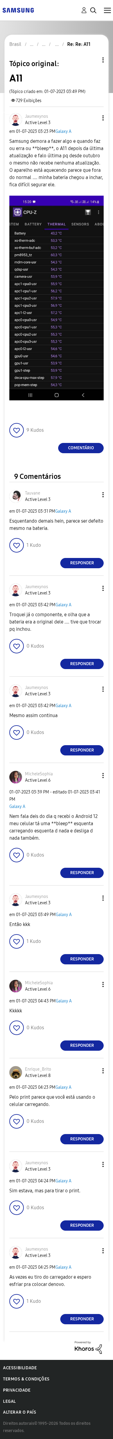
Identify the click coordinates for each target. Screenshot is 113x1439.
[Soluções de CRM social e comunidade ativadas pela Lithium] (88, 1347)
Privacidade (17, 1390)
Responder (82, 563)
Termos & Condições (26, 1379)
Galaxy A (63, 131)
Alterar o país (19, 1412)
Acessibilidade (20, 1367)
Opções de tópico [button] (93, 60)
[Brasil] (18, 10)
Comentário (81, 447)
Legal (9, 1401)
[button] (93, 118)
